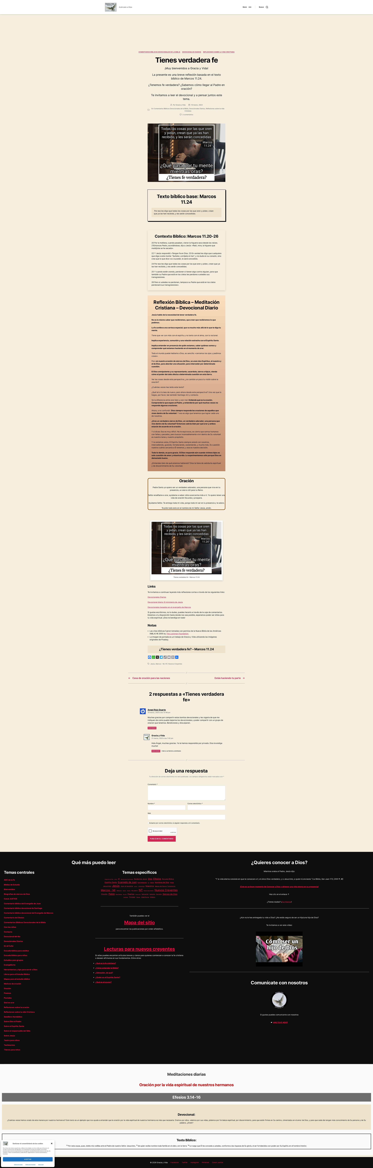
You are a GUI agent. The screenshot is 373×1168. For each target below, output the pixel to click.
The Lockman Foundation (177, 634)
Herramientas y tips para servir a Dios (20, 969)
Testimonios (9, 1045)
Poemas (7, 993)
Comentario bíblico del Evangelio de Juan (22, 903)
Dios (150, 879)
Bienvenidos (9, 889)
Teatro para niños (12, 1040)
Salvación (145, 894)
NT (166, 664)
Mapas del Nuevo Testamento (165, 886)
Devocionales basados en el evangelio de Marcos (169, 607)
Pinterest (205, 1162)
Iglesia (172, 882)
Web (149, 813)
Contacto (8, 932)
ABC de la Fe (9, 880)
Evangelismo (9, 965)
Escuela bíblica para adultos (16, 951)
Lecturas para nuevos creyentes (139, 949)
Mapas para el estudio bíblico (17, 979)
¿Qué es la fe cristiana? (105, 963)
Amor (115, 879)
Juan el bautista (127, 886)
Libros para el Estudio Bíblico (17, 974)
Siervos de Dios (170, 894)
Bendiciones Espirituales (127, 879)
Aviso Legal (41, 1164)
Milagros (119, 890)
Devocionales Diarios (191, 52)
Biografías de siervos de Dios (17, 894)
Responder (152, 728)
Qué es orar (9, 1002)
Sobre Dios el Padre (12, 1021)
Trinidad (132, 897)
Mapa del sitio (139, 922)
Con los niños (10, 927)
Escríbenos (286, 902)
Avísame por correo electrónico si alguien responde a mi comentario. (174, 823)
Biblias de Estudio (12, 885)
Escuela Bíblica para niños (15, 955)
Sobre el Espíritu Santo (14, 1026)
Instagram (194, 1162)
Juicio (135, 886)
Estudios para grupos (13, 960)
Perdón (125, 894)
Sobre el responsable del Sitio (17, 1031)
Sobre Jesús (9, 1036)
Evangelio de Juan (127, 882)
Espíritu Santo (111, 882)
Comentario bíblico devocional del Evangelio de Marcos (28, 913)
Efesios (157, 878)
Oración (7, 988)
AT (119, 879)
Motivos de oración (12, 984)
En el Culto (8, 946)
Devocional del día (12, 936)
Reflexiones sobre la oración (16, 1007)
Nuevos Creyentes (175, 664)
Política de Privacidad (30, 1164)
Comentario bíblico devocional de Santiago (23, 908)
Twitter (185, 1162)
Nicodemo (134, 890)
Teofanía (125, 897)
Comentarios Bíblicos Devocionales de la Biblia (159, 52)
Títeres (138, 897)
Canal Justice (217, 1162)
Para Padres (119, 894)
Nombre (151, 803)
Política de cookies (18, 1164)
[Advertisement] (186, 28)
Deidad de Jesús (140, 879)
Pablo (112, 894)
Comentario (153, 784)
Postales (8, 998)
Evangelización (142, 882)
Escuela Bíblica (168, 879)
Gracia (152, 882)
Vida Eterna (145, 897)
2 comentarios (188, 115)
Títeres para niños (12, 1050)
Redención (138, 894)
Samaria (152, 894)
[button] (52, 1143)
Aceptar (27, 1159)
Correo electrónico (195, 803)
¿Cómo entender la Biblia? (107, 968)
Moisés (124, 890)
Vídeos (152, 897)
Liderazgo (141, 886)
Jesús (152, 664)
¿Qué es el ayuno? (103, 982)
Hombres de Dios (162, 882)
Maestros (150, 886)
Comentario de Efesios (14, 918)
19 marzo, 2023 (197, 105)
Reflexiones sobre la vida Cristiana (218, 52)
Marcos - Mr (160, 664)
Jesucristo (107, 886)
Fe (148, 882)
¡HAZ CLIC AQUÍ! (280, 1022)
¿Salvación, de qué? (104, 973)
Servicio (159, 894)
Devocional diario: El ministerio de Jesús (165, 602)
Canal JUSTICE (10, 899)
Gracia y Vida (181, 105)
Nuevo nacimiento (149, 890)
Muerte (128, 890)
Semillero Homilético (13, 1017)
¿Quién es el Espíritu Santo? (107, 977)
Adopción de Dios (109, 879)
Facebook (175, 1162)
